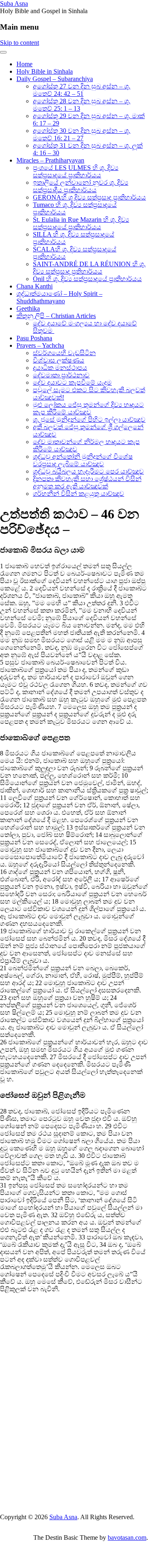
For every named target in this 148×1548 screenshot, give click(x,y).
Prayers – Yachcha (40, 345)
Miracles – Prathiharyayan (50, 160)
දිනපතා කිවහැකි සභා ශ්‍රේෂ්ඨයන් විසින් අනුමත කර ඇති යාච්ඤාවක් (87, 482)
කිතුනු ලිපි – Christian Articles (56, 315)
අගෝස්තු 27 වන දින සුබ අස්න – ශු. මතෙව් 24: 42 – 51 (81, 90)
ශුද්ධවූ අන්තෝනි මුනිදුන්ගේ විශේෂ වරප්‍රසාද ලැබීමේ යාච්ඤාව (83, 460)
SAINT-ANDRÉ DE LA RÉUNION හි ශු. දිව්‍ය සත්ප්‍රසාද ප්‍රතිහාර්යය (89, 267)
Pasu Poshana (34, 338)
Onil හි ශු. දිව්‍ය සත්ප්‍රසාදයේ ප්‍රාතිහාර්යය (87, 278)
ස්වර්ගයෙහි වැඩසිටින (64, 352)
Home (24, 63)
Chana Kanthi (34, 286)
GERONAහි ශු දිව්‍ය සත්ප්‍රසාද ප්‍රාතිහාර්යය (89, 197)
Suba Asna (14, 3)
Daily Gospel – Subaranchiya (54, 78)
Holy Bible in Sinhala (44, 71)
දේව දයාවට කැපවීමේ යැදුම (72, 382)
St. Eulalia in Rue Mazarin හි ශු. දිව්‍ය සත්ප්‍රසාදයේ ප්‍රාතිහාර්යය (81, 223)
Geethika (28, 308)
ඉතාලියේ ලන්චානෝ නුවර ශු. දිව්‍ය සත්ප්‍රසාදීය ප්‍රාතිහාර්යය (80, 186)
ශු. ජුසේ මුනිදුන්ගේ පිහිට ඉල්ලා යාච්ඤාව (89, 419)
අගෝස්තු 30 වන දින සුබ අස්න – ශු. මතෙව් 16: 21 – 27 (81, 134)
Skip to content (19, 42)
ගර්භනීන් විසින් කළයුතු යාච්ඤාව (78, 493)
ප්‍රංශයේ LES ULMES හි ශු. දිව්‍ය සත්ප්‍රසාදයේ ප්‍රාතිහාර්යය (75, 171)
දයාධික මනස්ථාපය (60, 367)
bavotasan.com (127, 1537)
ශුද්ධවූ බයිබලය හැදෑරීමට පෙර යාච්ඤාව (88, 471)
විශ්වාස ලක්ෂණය (58, 360)
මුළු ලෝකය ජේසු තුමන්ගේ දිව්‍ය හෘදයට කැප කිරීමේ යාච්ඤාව (88, 408)
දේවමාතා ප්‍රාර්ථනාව (61, 375)
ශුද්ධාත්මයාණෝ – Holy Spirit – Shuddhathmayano (59, 297)
